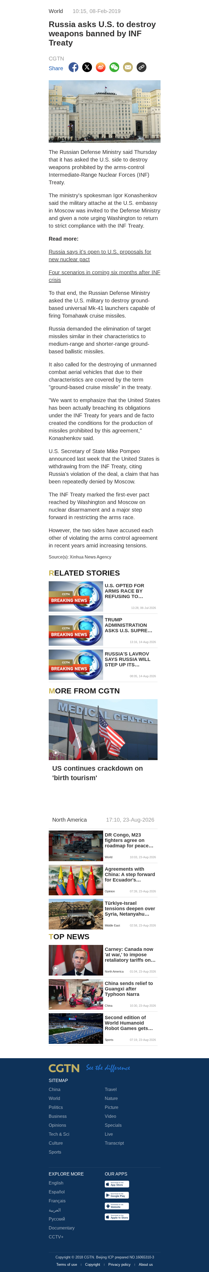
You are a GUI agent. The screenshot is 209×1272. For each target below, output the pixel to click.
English (56, 1183)
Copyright (93, 1265)
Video (110, 1116)
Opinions (57, 1125)
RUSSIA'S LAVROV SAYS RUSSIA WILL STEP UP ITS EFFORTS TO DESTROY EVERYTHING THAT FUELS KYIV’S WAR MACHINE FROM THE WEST (130, 659)
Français (57, 1201)
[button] (56, 753)
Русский (57, 1219)
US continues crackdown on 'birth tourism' (97, 773)
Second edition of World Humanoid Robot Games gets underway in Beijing (128, 1023)
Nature (111, 1098)
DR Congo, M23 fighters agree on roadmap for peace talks (127, 840)
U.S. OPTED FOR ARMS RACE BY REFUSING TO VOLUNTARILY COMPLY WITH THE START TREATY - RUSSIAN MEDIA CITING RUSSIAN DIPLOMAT (127, 591)
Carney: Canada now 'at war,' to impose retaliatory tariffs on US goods (129, 955)
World (54, 1098)
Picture (111, 1107)
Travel (111, 1089)
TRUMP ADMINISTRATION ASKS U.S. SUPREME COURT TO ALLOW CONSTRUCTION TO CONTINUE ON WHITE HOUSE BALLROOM (130, 625)
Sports (55, 1152)
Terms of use (67, 1265)
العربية (55, 1210)
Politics (56, 1107)
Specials (113, 1125)
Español (57, 1192)
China (54, 1089)
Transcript (114, 1143)
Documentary (62, 1228)
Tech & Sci (59, 1134)
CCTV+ (56, 1237)
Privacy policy (120, 1265)
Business (58, 1116)
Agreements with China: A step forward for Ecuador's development (130, 874)
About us (146, 1265)
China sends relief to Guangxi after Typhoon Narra (129, 989)
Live (109, 1134)
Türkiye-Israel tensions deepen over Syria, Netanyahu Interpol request (130, 908)
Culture (56, 1143)
